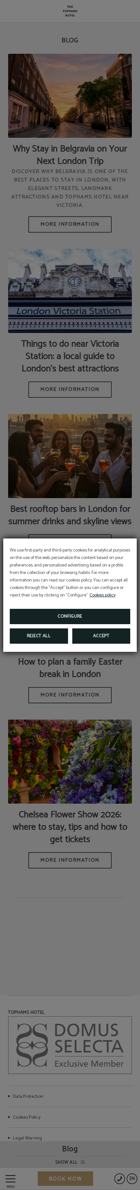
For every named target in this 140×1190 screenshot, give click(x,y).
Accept (101, 636)
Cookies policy (103, 595)
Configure (70, 616)
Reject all (39, 636)
